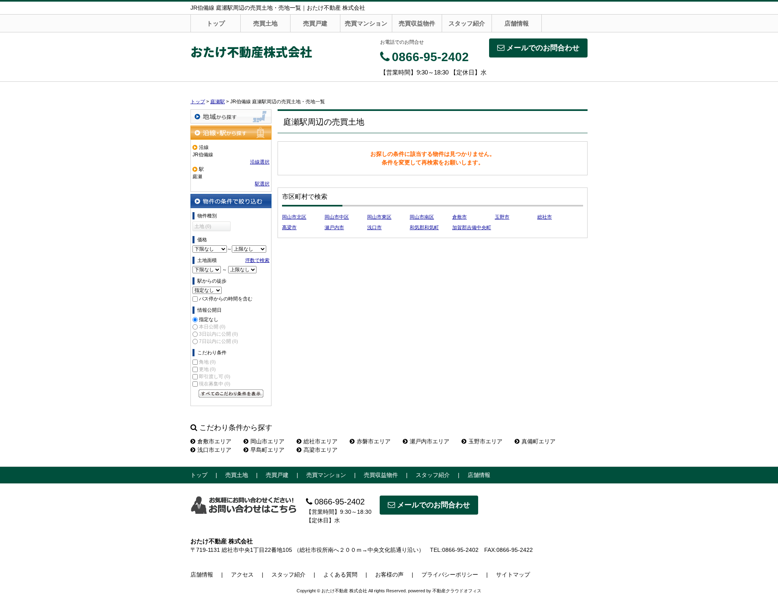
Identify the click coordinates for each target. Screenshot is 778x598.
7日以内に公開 (218, 341)
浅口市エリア (214, 450)
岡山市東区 (379, 217)
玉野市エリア (485, 441)
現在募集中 (214, 384)
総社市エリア (321, 441)
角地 (207, 362)
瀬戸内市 (334, 227)
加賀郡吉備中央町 (471, 227)
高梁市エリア (321, 450)
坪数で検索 (257, 260)
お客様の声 (389, 574)
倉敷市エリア (214, 441)
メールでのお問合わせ (543, 48)
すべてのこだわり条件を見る (231, 393)
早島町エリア (267, 450)
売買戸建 (315, 23)
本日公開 (212, 327)
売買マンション (366, 23)
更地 (207, 369)
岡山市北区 (294, 217)
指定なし (208, 319)
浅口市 (374, 227)
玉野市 (502, 217)
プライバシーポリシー (449, 574)
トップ (216, 23)
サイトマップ (513, 574)
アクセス (242, 574)
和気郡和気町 (424, 227)
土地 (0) (202, 226)
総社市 (544, 217)
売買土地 (265, 23)
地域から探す (230, 116)
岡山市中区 (337, 217)
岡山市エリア (267, 441)
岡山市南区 (422, 217)
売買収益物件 (417, 23)
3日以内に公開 (218, 334)
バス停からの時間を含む (225, 299)
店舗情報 (516, 23)
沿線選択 (259, 162)
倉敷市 (459, 217)
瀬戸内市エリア (429, 441)
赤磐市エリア (374, 441)
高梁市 (289, 227)
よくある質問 (340, 574)
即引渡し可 (214, 376)
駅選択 (262, 184)
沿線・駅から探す (230, 133)
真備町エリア (539, 441)
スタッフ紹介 (467, 23)
